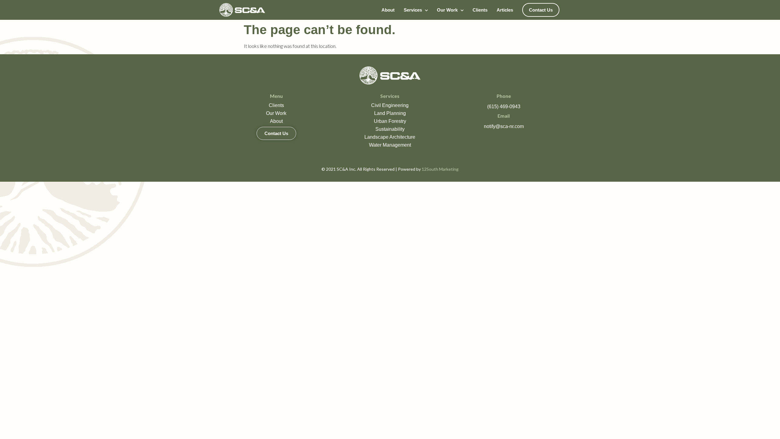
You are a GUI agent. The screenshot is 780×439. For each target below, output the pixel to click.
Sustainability (390, 129)
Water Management (390, 145)
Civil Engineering (390, 105)
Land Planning (390, 113)
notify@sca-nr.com (504, 126)
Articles (505, 9)
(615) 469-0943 (503, 106)
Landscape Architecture (389, 137)
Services (413, 9)
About (388, 9)
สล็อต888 (229, 178)
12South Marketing (440, 169)
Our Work (447, 9)
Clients (480, 9)
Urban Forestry (390, 121)
